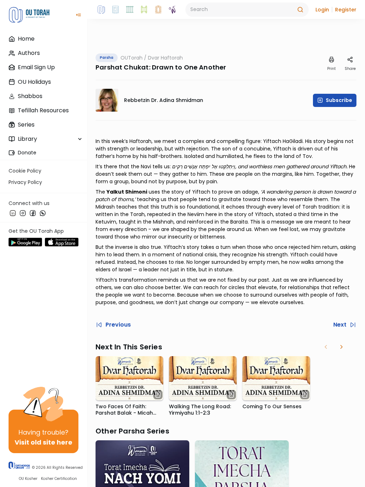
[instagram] (23, 213)
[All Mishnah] (115, 9)
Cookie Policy (25, 170)
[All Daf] (158, 9)
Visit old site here (43, 442)
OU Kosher (28, 478)
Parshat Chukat (122, 67)
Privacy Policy (25, 182)
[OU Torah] (101, 9)
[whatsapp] (42, 213)
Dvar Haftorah (165, 57)
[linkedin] (13, 213)
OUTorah (131, 57)
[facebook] (33, 213)
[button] (322, 9)
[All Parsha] (144, 9)
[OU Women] (172, 9)
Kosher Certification (59, 478)
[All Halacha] (129, 9)
